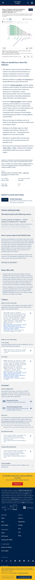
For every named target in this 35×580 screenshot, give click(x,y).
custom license (15, 499)
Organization (21, 521)
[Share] (28, 56)
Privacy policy (4, 565)
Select (28, 19)
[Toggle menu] (3, 2)
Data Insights (4, 525)
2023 (30, 48)
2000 (4, 48)
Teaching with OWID (6, 539)
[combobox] (28, 3)
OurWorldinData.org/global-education (10, 56)
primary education (16, 85)
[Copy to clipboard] (29, 313)
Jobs (19, 532)
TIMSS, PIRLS (7, 148)
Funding (20, 525)
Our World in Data (17, 2)
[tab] (3, 19)
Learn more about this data (12, 51)
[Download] (24, 56)
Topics (3, 518)
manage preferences (23, 573)
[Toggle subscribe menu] (32, 2)
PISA (14, 148)
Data (2, 521)
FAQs (23, 502)
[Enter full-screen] (31, 56)
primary (11, 165)
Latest (3, 532)
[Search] (28, 3)
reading (19, 79)
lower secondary (16, 101)
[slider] (27, 48)
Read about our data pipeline (8, 262)
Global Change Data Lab (25, 490)
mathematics (28, 79)
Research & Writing (6, 547)
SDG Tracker (4, 536)
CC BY (19, 56)
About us (20, 518)
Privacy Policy (13, 573)
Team (19, 528)
